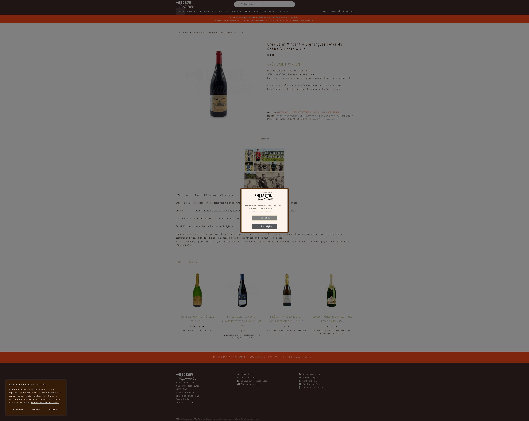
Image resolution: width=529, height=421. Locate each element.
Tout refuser (36, 409)
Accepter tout (54, 409)
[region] (36, 397)
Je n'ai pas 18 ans (264, 218)
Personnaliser (18, 409)
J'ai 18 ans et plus (264, 226)
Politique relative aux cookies (45, 402)
